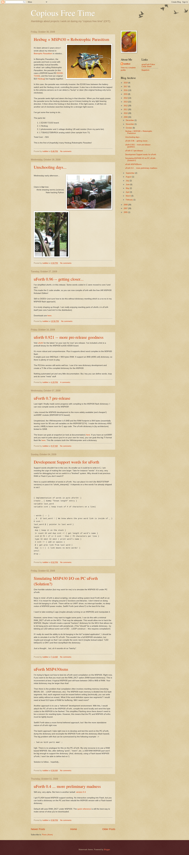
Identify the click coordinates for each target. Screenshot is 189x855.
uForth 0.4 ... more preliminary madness (67, 786)
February (129, 200)
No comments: (66, 151)
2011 (126, 109)
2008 (126, 205)
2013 (126, 102)
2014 (126, 98)
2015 (126, 94)
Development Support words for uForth (66, 462)
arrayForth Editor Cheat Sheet (148, 65)
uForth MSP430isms (51, 669)
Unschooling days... (50, 167)
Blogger (107, 850)
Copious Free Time (63, 12)
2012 (126, 106)
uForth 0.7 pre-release (52, 398)
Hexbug (41, 79)
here (49, 316)
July (128, 181)
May (128, 188)
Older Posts (108, 829)
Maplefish (145, 70)
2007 (126, 208)
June (128, 184)
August (129, 177)
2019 (126, 83)
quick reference (84, 809)
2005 (126, 212)
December (130, 120)
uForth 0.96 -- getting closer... (59, 279)
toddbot (127, 64)
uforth (41, 343)
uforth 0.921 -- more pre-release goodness (68, 337)
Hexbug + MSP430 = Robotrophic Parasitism (71, 39)
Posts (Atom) (47, 835)
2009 (126, 117)
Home (73, 829)
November (130, 124)
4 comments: (65, 382)
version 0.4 (81, 792)
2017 (126, 87)
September (130, 173)
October (129, 128)
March (128, 196)
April (128, 192)
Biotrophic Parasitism (43, 53)
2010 (126, 113)
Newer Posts (38, 829)
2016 (126, 90)
